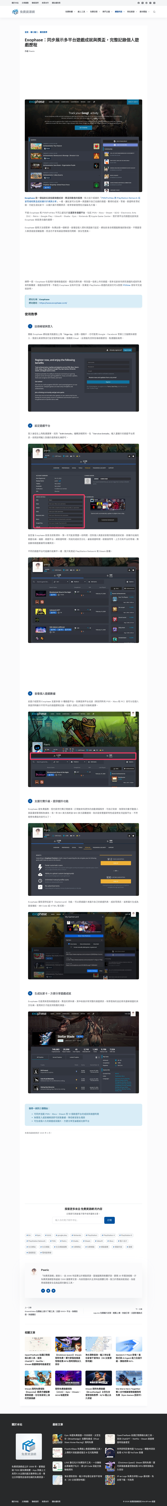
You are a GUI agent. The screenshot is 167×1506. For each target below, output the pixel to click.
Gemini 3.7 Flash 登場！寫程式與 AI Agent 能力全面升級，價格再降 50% (129, 1358)
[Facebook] (139, 3)
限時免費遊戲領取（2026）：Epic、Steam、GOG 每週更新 (68, 1392)
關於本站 (15, 3)
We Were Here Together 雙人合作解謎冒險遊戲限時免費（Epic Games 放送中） (129, 1392)
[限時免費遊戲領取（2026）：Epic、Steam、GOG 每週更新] (68, 1378)
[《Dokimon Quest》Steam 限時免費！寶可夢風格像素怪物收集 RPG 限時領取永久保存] (68, 1344)
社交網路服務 (60, 1247)
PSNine (127, 285)
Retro (63, 1241)
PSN (53, 1241)
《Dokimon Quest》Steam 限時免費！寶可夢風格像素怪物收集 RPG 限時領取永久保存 (136, 1466)
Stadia (74, 1241)
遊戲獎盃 (31, 1253)
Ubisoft (99, 1241)
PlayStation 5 (125, 1235)
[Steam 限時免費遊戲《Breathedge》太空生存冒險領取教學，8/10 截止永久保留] (98, 1378)
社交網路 (44, 1247)
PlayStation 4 (108, 1235)
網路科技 (118, 12)
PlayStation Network (35, 1241)
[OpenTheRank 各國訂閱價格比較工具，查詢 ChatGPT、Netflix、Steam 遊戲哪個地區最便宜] (38, 1344)
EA (28, 1235)
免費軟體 (69, 12)
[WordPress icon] (53, 1291)
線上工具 (81, 12)
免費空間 (93, 12)
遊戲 (129, 1247)
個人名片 (122, 1241)
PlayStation (91, 1235)
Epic (38, 1235)
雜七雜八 (34, 32)
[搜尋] (154, 12)
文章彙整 (25, 3)
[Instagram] (150, 3)
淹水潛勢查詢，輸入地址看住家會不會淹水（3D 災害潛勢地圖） (98, 1358)
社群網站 (76, 1247)
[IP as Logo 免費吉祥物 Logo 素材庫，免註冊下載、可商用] (110, 1480)
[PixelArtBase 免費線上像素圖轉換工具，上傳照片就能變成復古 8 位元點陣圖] (57, 1453)
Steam (86, 1241)
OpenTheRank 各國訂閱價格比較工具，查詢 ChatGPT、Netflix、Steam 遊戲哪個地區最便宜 (135, 1439)
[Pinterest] (146, 3)
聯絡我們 (35, 3)
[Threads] (154, 3)
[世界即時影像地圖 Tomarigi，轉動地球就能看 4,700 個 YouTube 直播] (110, 1453)
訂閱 (109, 1220)
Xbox (110, 1241)
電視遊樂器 (45, 1253)
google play (61, 1235)
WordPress (146, 1501)
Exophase (30, 198)
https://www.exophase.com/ (53, 303)
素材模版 (143, 12)
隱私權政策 (56, 3)
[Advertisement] (83, 76)
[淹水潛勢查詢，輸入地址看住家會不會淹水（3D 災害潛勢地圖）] (98, 1344)
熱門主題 (106, 12)
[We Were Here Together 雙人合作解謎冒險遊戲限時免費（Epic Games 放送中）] (129, 1378)
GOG (48, 1235)
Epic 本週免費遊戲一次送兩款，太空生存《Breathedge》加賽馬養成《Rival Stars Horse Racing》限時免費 (82, 1439)
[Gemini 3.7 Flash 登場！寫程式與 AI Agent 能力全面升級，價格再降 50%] (129, 1344)
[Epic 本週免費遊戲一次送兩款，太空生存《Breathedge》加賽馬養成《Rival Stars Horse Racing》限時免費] (57, 1439)
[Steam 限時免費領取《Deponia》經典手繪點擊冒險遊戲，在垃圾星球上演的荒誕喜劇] (38, 1378)
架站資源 (131, 12)
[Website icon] (48, 1291)
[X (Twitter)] (143, 3)
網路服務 (103, 1247)
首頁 (26, 32)
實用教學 (43, 32)
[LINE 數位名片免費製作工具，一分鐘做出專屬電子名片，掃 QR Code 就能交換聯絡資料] (57, 1466)
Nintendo (76, 1235)
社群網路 (89, 1247)
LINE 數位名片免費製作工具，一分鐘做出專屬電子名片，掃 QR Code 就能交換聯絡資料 (82, 1466)
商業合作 (45, 3)
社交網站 (31, 1247)
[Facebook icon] (43, 1291)
